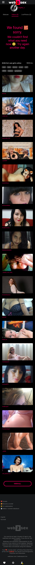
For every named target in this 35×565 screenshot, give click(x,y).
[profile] (22, 562)
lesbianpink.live (22, 556)
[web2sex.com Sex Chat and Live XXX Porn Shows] (17, 2)
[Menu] (3, 2)
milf (26, 67)
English (3, 517)
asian (21, 67)
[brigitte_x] (14, 8)
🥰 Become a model (7, 503)
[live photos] (13, 562)
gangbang (18, 71)
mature (10, 71)
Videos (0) (15, 14)
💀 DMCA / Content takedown (10, 508)
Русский (3, 519)
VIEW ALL (30, 63)
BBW (4, 71)
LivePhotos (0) (26, 14)
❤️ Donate (4, 501)
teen (9, 67)
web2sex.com (12, 556)
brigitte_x (21, 8)
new (4, 67)
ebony (15, 67)
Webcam (6, 14)
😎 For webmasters (7, 506)
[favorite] (4, 562)
